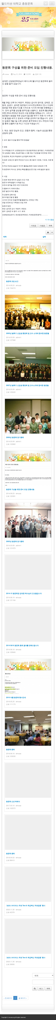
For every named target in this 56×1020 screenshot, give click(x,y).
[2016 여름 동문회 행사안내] (28, 676)
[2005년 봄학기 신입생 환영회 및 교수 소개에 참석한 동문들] (28, 312)
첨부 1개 (38, 74)
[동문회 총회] (28, 728)
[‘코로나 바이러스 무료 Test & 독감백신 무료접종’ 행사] (28, 884)
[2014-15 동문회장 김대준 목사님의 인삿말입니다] (28, 572)
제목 (5, 236)
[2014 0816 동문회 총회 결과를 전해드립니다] (28, 624)
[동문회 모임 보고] (28, 260)
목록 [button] (48, 988)
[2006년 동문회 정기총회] (28, 416)
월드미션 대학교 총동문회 (17, 3)
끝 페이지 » (23, 998)
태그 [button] (41, 988)
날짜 (44, 236)
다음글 (42, 225)
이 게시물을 (49, 219)
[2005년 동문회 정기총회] (28, 520)
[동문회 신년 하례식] (28, 780)
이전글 (33, 225)
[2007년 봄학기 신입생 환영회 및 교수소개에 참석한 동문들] (28, 364)
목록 (50, 225)
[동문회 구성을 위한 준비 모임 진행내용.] (28, 468)
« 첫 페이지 (8, 998)
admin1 (18, 337)
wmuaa (6, 74)
